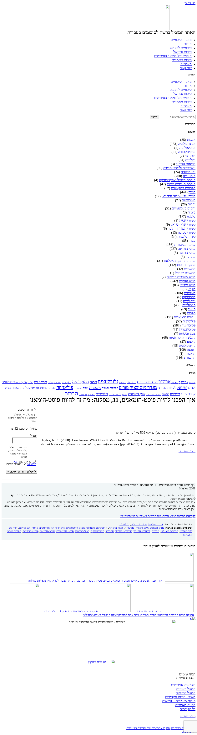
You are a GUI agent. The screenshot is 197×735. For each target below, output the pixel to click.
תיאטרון (189, 353)
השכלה (65, 382)
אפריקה (174, 382)
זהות (50, 382)
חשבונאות (188, 200)
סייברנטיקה (97, 531)
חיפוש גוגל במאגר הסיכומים (173, 56)
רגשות (165, 394)
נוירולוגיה (189, 301)
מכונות (155, 531)
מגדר (192, 241)
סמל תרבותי (82, 531)
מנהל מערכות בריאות (181, 277)
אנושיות (129, 527)
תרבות (71, 393)
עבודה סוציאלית (184, 317)
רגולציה (175, 394)
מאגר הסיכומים (181, 40)
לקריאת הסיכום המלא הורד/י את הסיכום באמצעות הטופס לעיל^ (157, 516)
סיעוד (191, 309)
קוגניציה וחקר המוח (182, 337)
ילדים (191, 388)
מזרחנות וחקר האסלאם (179, 261)
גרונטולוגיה (188, 172)
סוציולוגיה (188, 305)
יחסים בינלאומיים (183, 208)
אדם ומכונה (157, 527)
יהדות (191, 204)
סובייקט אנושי (123, 531)
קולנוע (191, 341)
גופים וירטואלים (75, 527)
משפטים (189, 293)
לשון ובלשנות (186, 236)
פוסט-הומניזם (30, 531)
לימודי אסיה (187, 220)
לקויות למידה (167, 388)
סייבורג (110, 531)
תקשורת (189, 358)
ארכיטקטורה (186, 152)
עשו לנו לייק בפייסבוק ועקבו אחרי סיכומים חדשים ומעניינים (160, 728)
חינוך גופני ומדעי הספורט (178, 196)
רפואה (191, 349)
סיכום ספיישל (182, 52)
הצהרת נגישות (185, 678)
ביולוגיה (190, 160)
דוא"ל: (33, 435)
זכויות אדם (40, 382)
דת (69, 382)
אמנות (191, 140)
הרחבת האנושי (169, 531)
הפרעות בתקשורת (183, 188)
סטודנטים (78, 388)
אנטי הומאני (116, 527)
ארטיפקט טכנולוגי (96, 527)
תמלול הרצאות (185, 693)
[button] (98, 75)
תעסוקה (91, 394)
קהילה (8, 388)
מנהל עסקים (187, 281)
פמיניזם (50, 388)
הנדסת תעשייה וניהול (181, 184)
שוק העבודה (136, 394)
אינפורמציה (142, 527)
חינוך (192, 192)
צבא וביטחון (187, 333)
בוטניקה (190, 156)
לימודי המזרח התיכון (181, 228)
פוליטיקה (64, 387)
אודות (188, 44)
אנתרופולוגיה (186, 144)
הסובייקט (24, 527)
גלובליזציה (108, 381)
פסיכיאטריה (187, 329)
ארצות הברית (147, 382)
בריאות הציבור (185, 164)
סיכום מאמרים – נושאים (178, 701)
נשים (85, 388)
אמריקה (183, 382)
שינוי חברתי (115, 394)
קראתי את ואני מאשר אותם (21, 462)
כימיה (191, 212)
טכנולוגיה (8, 382)
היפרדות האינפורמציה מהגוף (48, 527)
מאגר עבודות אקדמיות (180, 697)
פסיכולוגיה (188, 325)
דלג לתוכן (189, 3)
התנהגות (57, 382)
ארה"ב (165, 381)
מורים (124, 387)
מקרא (191, 289)
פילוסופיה (189, 321)
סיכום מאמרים (182, 60)
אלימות (192, 382)
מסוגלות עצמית (110, 388)
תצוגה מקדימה (187, 451)
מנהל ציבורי (187, 285)
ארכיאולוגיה (187, 148)
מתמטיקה (188, 297)
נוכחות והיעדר (142, 531)
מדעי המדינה (186, 249)
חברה (30, 382)
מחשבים (189, 269)
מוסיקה (190, 257)
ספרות (191, 313)
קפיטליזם (188, 394)
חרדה (18, 382)
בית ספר (131, 382)
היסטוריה (189, 176)
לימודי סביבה (186, 232)
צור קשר (186, 68)
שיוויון (124, 394)
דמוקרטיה (80, 381)
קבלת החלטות (21, 388)
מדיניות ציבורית (184, 245)
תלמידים (102, 394)
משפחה (95, 387)
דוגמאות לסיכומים (183, 685)
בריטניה (122, 382)
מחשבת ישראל (185, 273)
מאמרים (186, 64)
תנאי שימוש (187, 674)
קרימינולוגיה (187, 345)
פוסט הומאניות (65, 531)
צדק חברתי (37, 388)
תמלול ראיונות (185, 689)
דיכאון (93, 382)
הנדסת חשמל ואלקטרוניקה (177, 180)
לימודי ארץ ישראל (183, 224)
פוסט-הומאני (47, 531)
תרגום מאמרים (185, 705)
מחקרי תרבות (186, 265)
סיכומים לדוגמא (181, 48)
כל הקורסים (187, 709)
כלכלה (191, 216)
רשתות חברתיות (153, 394)
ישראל (182, 387)
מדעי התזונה (187, 253)
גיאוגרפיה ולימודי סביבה (179, 168)
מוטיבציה (138, 387)
